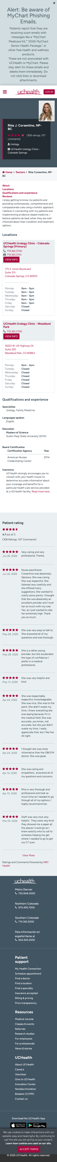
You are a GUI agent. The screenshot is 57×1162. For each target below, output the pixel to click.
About (6, 185)
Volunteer (20, 1074)
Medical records (24, 1019)
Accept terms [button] (29, 1149)
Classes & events (24, 1023)
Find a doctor (22, 978)
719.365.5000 (26, 921)
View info (11, 259)
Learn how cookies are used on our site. (28, 1143)
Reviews (7, 196)
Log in (49, 91)
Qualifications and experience (19, 192)
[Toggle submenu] (4, 92)
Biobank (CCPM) (24, 1093)
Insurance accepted (26, 993)
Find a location (23, 983)
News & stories (23, 1048)
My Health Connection (28, 968)
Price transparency (26, 1003)
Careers (19, 1069)
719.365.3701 (14, 254)
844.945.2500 (26, 939)
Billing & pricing (24, 998)
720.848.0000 (26, 893)
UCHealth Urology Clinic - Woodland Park (27, 325)
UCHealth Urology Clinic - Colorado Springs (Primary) (26, 245)
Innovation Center (25, 1084)
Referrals (20, 1028)
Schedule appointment (28, 973)
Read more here (41, 491)
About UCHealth (24, 1064)
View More (28, 855)
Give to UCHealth (25, 1079)
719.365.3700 (14, 251)
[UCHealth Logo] (24, 880)
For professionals (25, 1043)
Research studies (24, 1033)
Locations (8, 189)
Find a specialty (24, 988)
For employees (23, 1038)
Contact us (21, 1098)
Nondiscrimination (25, 1088)
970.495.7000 (26, 907)
